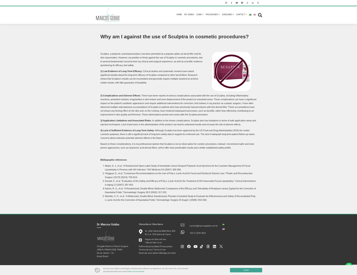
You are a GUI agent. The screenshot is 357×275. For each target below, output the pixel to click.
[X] (258, 3)
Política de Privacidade (135, 271)
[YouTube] (237, 3)
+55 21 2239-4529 (198, 233)
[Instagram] (226, 3)
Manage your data (168, 253)
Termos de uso (145, 250)
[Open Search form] (260, 14)
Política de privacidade (149, 246)
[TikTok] (247, 3)
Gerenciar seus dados (148, 253)
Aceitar (246, 270)
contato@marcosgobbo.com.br (204, 226)
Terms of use (160, 250)
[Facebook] (231, 3)
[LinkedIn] (253, 3)
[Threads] (242, 3)
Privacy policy (166, 246)
